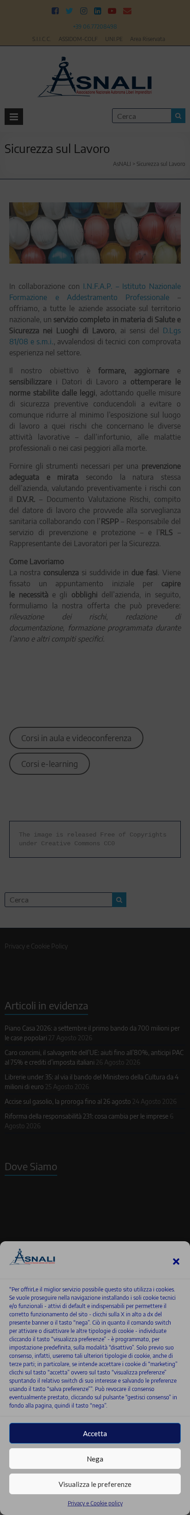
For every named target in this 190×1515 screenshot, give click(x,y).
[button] (176, 1261)
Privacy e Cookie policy (95, 1503)
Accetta (95, 1433)
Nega (95, 1459)
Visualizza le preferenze (95, 1484)
